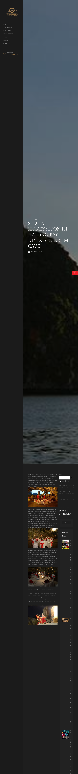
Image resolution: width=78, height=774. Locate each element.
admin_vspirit (33, 251)
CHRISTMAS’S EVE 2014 (64, 507)
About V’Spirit (7, 27)
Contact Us (6, 43)
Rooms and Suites (8, 34)
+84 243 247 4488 (12, 55)
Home (5, 24)
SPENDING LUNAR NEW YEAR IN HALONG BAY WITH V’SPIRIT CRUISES (66, 487)
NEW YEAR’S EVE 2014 (64, 505)
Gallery (6, 37)
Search (60, 474)
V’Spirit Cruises (44, 482)
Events (5, 40)
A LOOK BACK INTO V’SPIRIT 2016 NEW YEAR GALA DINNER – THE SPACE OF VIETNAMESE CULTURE (66, 494)
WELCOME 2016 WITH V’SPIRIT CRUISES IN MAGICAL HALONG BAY (66, 501)
